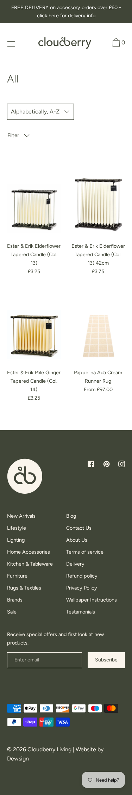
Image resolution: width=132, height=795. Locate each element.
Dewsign (18, 758)
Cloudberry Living (49, 749)
